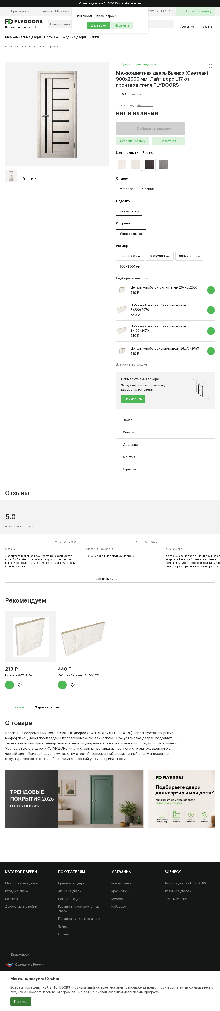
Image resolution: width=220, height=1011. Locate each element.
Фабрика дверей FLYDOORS (185, 883)
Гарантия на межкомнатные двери (79, 909)
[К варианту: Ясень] (122, 165)
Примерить (133, 399)
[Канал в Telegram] (202, 956)
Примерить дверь (71, 883)
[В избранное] (210, 66)
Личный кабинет (176, 899)
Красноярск (145, 105)
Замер (63, 926)
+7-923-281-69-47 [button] (158, 11)
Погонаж (51, 37)
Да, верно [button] (98, 25)
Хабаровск (119, 906)
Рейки (94, 37)
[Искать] (169, 24)
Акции (47, 11)
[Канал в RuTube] (184, 956)
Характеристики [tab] (48, 707)
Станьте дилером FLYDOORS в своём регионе (110, 3)
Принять (21, 1001)
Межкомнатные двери (23, 37)
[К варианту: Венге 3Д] (150, 165)
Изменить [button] (122, 25)
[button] (143, 10)
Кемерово (119, 899)
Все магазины (121, 883)
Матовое (126, 189)
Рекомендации (69, 899)
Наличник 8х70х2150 (18, 675)
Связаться (168, 141)
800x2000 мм (189, 256)
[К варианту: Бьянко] (136, 165)
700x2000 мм (159, 256)
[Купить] (211, 290)
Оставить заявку (132, 141)
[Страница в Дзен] (210, 956)
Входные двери (74, 37)
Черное (148, 189)
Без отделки (129, 211)
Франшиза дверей (177, 891)
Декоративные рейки (21, 906)
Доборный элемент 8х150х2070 (79, 675)
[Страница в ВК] (193, 956)
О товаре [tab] (17, 707)
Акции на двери (69, 891)
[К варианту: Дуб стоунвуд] (163, 165)
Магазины (62, 11)
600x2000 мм (130, 256)
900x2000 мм (130, 266)
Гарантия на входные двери (79, 918)
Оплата (63, 934)
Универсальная (131, 233)
